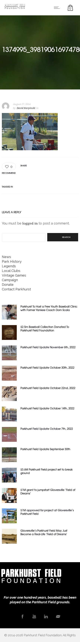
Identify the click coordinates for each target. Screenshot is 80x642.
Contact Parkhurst (16, 289)
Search (66, 237)
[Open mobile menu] (57, 7)
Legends (9, 266)
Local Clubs (11, 271)
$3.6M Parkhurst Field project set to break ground (46, 471)
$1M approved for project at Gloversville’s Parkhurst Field (47, 511)
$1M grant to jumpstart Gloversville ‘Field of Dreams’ (47, 491)
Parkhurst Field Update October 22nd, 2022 (47, 388)
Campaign (10, 280)
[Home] (15, 8)
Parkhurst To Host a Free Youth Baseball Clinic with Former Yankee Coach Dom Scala (48, 308)
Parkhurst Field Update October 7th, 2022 (46, 428)
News (6, 257)
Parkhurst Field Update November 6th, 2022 (48, 347)
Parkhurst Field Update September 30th (45, 449)
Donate (8, 285)
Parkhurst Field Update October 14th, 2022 (47, 408)
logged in (30, 223)
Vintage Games (14, 275)
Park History (12, 261)
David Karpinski (26, 108)
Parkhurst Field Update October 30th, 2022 (47, 367)
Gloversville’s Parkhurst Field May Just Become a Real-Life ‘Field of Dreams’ (43, 532)
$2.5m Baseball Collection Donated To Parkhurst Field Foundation (44, 328)
